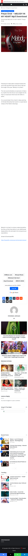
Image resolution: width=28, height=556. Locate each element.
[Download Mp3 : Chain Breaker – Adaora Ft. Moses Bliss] (5, 500)
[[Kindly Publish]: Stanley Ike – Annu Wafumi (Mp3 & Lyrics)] (7, 368)
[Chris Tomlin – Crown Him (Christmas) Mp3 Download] (5, 494)
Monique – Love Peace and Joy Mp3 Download (7, 388)
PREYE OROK (20, 281)
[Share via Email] (7, 301)
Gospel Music (19, 275)
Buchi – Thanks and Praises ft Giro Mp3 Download (20, 389)
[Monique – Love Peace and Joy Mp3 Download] (7, 383)
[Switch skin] (23, 5)
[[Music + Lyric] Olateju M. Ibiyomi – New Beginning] (5, 441)
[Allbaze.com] (14, 4)
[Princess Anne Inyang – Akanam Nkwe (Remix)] (5, 447)
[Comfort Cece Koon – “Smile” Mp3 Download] (5, 478)
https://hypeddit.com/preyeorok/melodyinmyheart (13, 240)
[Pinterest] (17, 298)
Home (3, 7)
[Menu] (2, 5)
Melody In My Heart (14, 278)
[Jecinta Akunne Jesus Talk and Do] (5, 486)
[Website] (14, 318)
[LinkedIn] (10, 298)
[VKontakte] (3, 301)
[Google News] (14, 292)
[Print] (10, 301)
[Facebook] (3, 298)
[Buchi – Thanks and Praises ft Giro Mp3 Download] (21, 383)
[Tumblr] (14, 298)
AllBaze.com (8, 275)
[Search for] (26, 5)
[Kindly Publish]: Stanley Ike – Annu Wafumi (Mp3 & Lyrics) (7, 374)
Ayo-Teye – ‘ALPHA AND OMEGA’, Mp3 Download (21, 374)
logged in (9, 400)
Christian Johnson (6, 23)
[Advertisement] (14, 68)
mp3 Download (8, 281)
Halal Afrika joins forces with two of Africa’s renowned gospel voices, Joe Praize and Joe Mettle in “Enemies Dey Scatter (18, 455)
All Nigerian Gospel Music (11, 7)
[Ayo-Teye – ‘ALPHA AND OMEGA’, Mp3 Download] (21, 368)
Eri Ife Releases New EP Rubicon (18, 461)
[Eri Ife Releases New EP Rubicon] (5, 463)
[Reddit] (21, 298)
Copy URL (14, 288)
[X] (7, 298)
